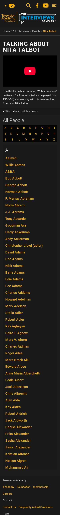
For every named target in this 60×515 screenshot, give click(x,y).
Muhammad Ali (16, 467)
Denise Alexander (18, 427)
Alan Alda (12, 400)
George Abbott (16, 185)
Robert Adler (14, 320)
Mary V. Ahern (16, 340)
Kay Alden (13, 407)
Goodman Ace (15, 225)
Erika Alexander (17, 434)
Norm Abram (14, 205)
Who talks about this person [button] (22, 111)
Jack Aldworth (16, 420)
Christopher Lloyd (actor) (24, 246)
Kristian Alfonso (17, 454)
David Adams (15, 252)
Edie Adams (14, 279)
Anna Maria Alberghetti (22, 373)
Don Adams (14, 259)
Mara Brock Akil (17, 360)
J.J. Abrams (14, 212)
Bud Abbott (13, 178)
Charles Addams (17, 293)
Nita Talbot (49, 31)
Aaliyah (10, 158)
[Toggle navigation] (54, 6)
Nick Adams (14, 266)
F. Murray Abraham (19, 198)
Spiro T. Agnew (16, 333)
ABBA (10, 172)
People (36, 31)
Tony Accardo (15, 219)
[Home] (30, 19)
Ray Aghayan (15, 326)
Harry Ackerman (17, 232)
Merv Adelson (15, 306)
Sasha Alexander (18, 441)
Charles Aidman (17, 346)
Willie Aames (15, 165)
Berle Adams (15, 272)
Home (6, 31)
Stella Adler (14, 313)
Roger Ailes (13, 353)
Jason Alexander (17, 447)
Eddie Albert (14, 380)
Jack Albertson (16, 387)
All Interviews (21, 31)
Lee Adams (13, 286)
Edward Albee (15, 367)
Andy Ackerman (17, 239)
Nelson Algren (15, 461)
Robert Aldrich (16, 414)
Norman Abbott (16, 192)
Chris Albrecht (16, 393)
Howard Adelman (18, 299)
